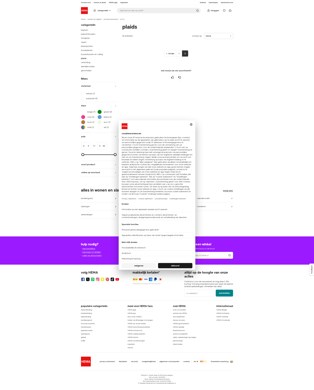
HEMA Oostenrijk (223, 320)
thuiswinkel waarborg (219, 362)
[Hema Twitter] (88, 279)
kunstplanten (87, 50)
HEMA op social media (137, 324)
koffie (83, 341)
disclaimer (123, 362)
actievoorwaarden (180, 334)
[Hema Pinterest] (107, 279)
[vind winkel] (229, 255)
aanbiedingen (86, 214)
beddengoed (87, 198)
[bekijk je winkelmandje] (230, 10)
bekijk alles (228, 191)
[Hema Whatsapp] (92, 279)
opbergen (85, 206)
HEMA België (221, 310)
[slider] (82, 154)
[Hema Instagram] (97, 279)
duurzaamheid (178, 317)
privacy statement (107, 362)
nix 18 (196, 362)
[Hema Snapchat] (102, 279)
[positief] (173, 77)
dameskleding (86, 310)
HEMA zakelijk (178, 327)
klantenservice (179, 330)
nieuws (130, 348)
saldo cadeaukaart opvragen (184, 337)
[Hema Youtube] (117, 279)
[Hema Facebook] (83, 279)
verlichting (85, 62)
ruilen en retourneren (92, 255)
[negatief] (180, 77)
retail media (177, 344)
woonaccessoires (111, 19)
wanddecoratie (88, 66)
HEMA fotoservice (135, 330)
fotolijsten (85, 38)
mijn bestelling (88, 248)
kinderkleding (86, 313)
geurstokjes (86, 70)
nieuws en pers (179, 320)
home (83, 19)
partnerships (178, 341)
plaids (84, 58)
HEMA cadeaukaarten (136, 334)
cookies (186, 362)
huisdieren (201, 206)
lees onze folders (135, 317)
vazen (83, 42)
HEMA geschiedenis (181, 324)
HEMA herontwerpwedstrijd (139, 327)
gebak (83, 337)
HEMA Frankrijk (222, 317)
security (134, 362)
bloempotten (87, 46)
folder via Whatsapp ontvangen (140, 320)
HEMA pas (132, 313)
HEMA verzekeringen (136, 341)
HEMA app (132, 310)
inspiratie (131, 344)
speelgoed (85, 334)
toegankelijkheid (149, 362)
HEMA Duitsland (222, 313)
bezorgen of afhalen (91, 252)
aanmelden (224, 293)
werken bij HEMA (180, 313)
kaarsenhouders (88, 34)
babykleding (86, 317)
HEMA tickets (133, 337)
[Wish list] (224, 10)
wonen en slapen (95, 19)
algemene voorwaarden (169, 362)
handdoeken (86, 327)
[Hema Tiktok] (112, 279)
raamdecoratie (203, 198)
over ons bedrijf (179, 310)
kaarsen (84, 30)
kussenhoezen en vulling (92, 54)
